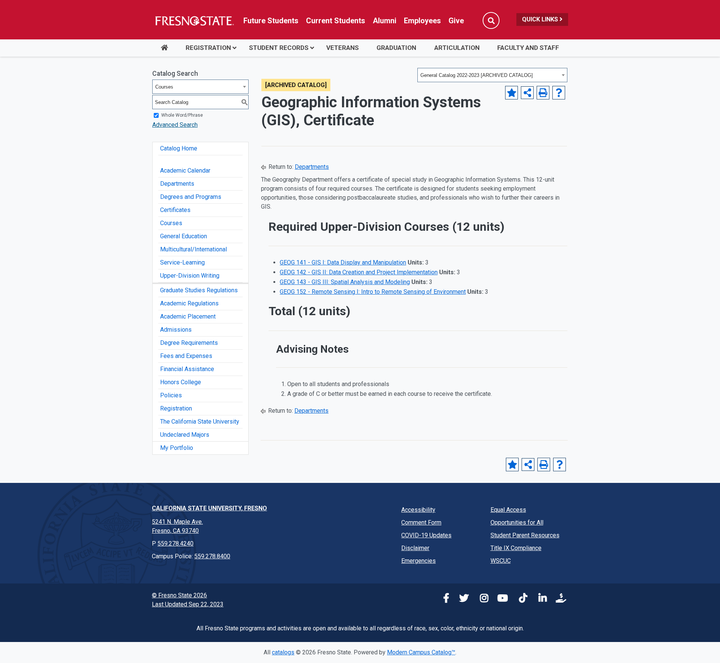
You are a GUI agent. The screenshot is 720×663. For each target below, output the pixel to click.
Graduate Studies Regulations (199, 290)
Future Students (270, 20)
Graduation (396, 47)
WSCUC (500, 560)
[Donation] (559, 599)
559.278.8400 (212, 556)
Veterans (342, 47)
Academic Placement (188, 316)
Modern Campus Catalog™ (421, 652)
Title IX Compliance (516, 548)
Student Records (279, 47)
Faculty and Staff (528, 47)
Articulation (457, 47)
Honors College (180, 382)
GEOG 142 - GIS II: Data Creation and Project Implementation (359, 272)
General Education (183, 236)
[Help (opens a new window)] (558, 92)
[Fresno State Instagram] (481, 599)
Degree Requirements (189, 342)
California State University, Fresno (209, 508)
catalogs (283, 652)
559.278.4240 (176, 543)
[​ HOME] (164, 48)
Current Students (335, 20)
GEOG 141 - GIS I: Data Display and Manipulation (343, 262)
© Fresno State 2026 (179, 595)
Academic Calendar (185, 170)
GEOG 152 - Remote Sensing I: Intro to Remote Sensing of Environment (373, 291)
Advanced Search (175, 124)
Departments (177, 183)
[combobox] (492, 75)
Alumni (384, 20)
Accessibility (418, 509)
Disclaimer (415, 548)
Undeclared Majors (184, 434)
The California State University (199, 421)
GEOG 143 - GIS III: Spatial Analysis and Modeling (345, 282)
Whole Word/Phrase (182, 115)
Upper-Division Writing (189, 275)
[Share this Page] (527, 92)
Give (456, 20)
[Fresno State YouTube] (501, 599)
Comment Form (421, 522)
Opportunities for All (516, 522)
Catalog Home (178, 148)
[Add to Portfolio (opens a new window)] (511, 92)
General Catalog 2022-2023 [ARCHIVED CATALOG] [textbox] (476, 75)
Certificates (175, 209)
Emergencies (418, 560)
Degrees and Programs (190, 196)
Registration (208, 47)
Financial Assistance (187, 369)
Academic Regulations (189, 303)
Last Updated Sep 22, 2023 (188, 604)
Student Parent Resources (525, 535)
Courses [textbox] (164, 87)
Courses (171, 223)
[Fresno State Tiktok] (520, 599)
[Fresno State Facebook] (442, 599)
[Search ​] (491, 20)
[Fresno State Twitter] (461, 599)
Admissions (176, 329)
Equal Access (508, 509)
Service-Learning (182, 262)
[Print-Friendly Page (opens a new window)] (543, 92)
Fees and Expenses (186, 355)
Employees (422, 20)
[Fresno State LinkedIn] (539, 599)
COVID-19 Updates (426, 535)
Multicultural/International (193, 249)
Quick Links (541, 19)
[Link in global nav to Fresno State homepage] (194, 20)
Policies (171, 395)
